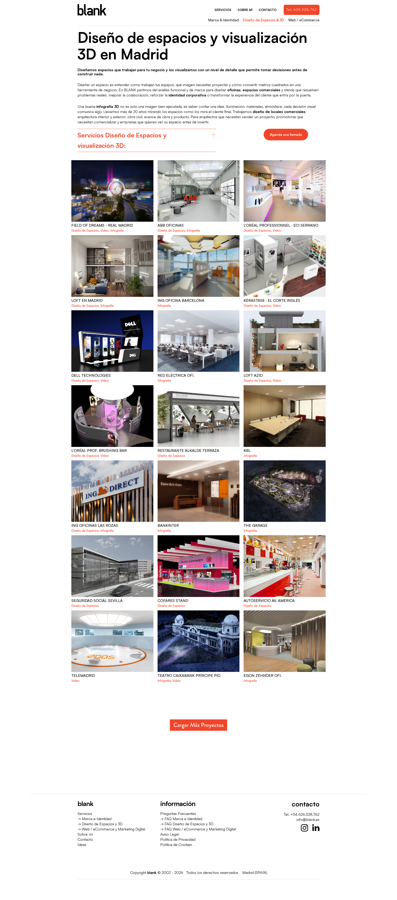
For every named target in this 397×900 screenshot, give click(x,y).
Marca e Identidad (96, 818)
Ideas (82, 844)
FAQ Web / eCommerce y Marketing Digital (200, 829)
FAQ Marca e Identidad (183, 818)
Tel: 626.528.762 (301, 10)
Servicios (85, 813)
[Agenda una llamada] (286, 134)
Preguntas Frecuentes (178, 813)
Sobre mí (85, 834)
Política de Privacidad (177, 839)
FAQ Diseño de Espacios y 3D (189, 824)
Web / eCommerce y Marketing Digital (113, 829)
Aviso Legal (169, 834)
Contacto (85, 839)
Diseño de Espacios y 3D (102, 824)
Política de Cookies (176, 844)
